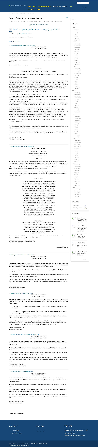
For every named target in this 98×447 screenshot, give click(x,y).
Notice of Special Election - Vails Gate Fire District (22, 146)
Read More (84, 259)
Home (29, 6)
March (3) (76, 84)
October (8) (77, 120)
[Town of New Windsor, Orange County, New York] (18, 6)
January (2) (76, 64)
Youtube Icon (84, 9)
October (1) (77, 144)
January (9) (76, 88)
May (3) (76, 129)
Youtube (41, 430)
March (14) (76, 181)
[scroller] (95, 445)
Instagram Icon (86, 7)
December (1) (77, 92)
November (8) (77, 94)
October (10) (77, 96)
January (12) (77, 185)
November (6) (77, 118)
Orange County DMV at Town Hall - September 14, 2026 (82, 219)
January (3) (76, 137)
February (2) (77, 86)
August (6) (76, 99)
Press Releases (15, 430)
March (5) (76, 109)
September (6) (77, 146)
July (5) (76, 30)
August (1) (76, 148)
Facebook (38, 430)
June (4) (76, 55)
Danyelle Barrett (23, 33)
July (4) (76, 53)
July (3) (76, 77)
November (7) (77, 45)
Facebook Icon (84, 7)
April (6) (76, 131)
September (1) (77, 194)
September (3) (77, 49)
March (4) (76, 38)
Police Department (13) (78, 208)
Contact (38, 9)
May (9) (76, 177)
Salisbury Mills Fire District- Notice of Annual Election (23, 255)
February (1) (77, 62)
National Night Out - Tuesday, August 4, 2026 (82, 253)
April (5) (76, 107)
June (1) (76, 79)
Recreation (31, 9)
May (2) (76, 153)
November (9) (77, 70)
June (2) (76, 32)
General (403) (76, 205)
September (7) (77, 97)
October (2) (77, 192)
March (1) (76, 157)
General (30, 33)
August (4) (76, 75)
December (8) (77, 164)
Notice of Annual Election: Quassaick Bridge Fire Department (25, 334)
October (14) (77, 47)
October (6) (77, 71)
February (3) (77, 40)
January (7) (76, 161)
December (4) (77, 68)
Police (71, 6)
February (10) (77, 110)
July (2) (76, 125)
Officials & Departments (44, 6)
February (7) (77, 183)
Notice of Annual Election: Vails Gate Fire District (22, 371)
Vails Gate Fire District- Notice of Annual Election (22, 293)
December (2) (77, 44)
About (34, 6)
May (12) (76, 105)
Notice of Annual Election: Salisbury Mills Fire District (23, 45)
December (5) (77, 140)
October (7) (77, 168)
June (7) (76, 151)
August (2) (76, 51)
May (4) (76, 57)
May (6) (76, 34)
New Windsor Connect (60, 6)
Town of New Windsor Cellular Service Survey (81, 236)
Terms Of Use (34, 443)
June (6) (76, 103)
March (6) (76, 133)
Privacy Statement (43, 443)
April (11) (76, 179)
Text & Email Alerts (16, 432)
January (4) (76, 112)
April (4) (76, 36)
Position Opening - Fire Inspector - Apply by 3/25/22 (36, 29)
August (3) (76, 29)
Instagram (44, 430)
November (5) (77, 142)
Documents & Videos (17, 433)
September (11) (77, 122)
